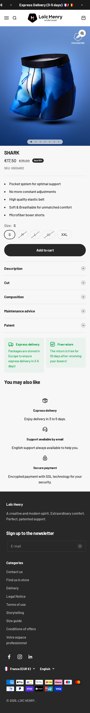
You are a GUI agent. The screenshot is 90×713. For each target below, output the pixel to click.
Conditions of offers (21, 629)
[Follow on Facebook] (9, 657)
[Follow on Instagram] (20, 657)
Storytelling (15, 612)
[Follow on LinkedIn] (30, 657)
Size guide (14, 621)
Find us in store (17, 580)
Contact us (14, 572)
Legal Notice (16, 596)
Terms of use (16, 604)
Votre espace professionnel (16, 640)
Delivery (12, 588)
